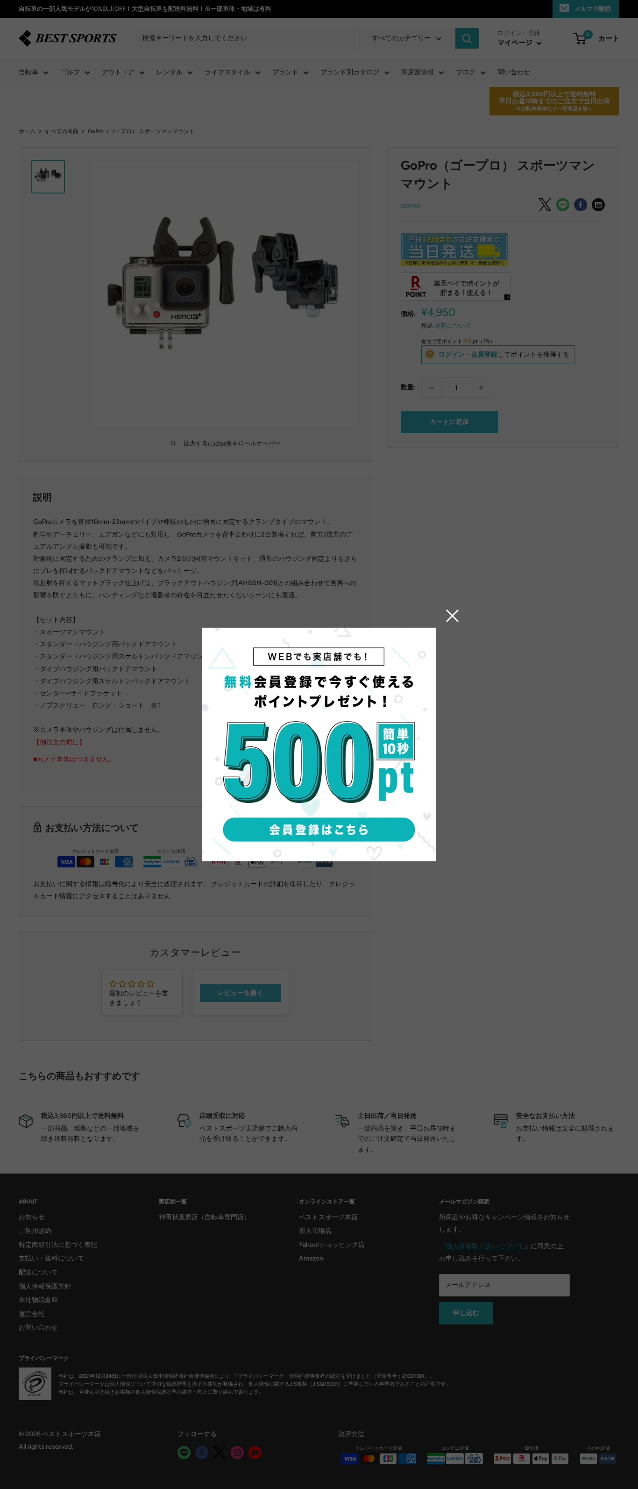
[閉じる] (452, 615)
